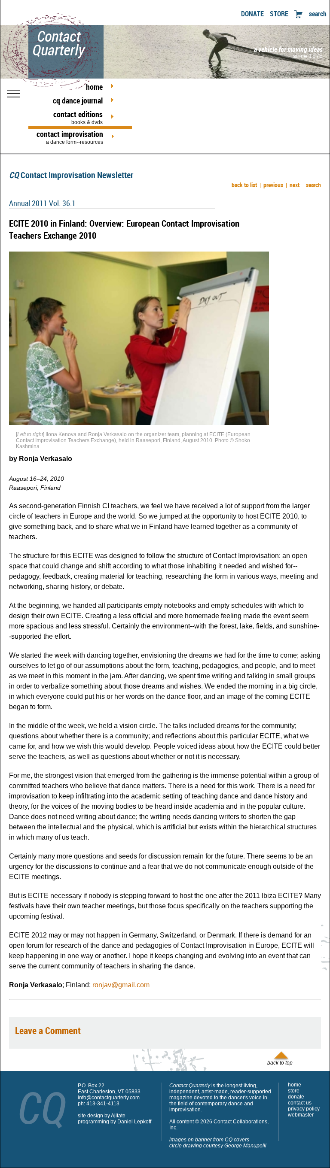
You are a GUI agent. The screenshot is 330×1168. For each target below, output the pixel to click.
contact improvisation (70, 137)
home (94, 87)
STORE (279, 13)
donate (296, 1097)
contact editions (78, 117)
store (293, 1091)
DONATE (252, 13)
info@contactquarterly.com (109, 1098)
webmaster (301, 1115)
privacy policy (304, 1109)
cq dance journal (78, 100)
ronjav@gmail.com (121, 985)
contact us (300, 1103)
